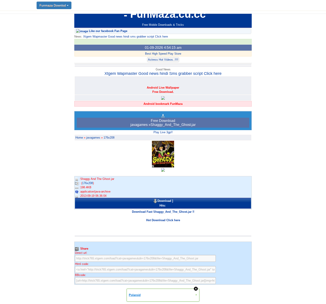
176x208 (109, 137)
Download (164, 201)
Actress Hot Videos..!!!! (163, 59)
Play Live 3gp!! (163, 132)
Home (79, 137)
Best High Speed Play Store (163, 53)
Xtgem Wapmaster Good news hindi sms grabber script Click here (125, 36)
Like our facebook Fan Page (107, 31)
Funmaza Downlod (53, 5)
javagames (93, 137)
